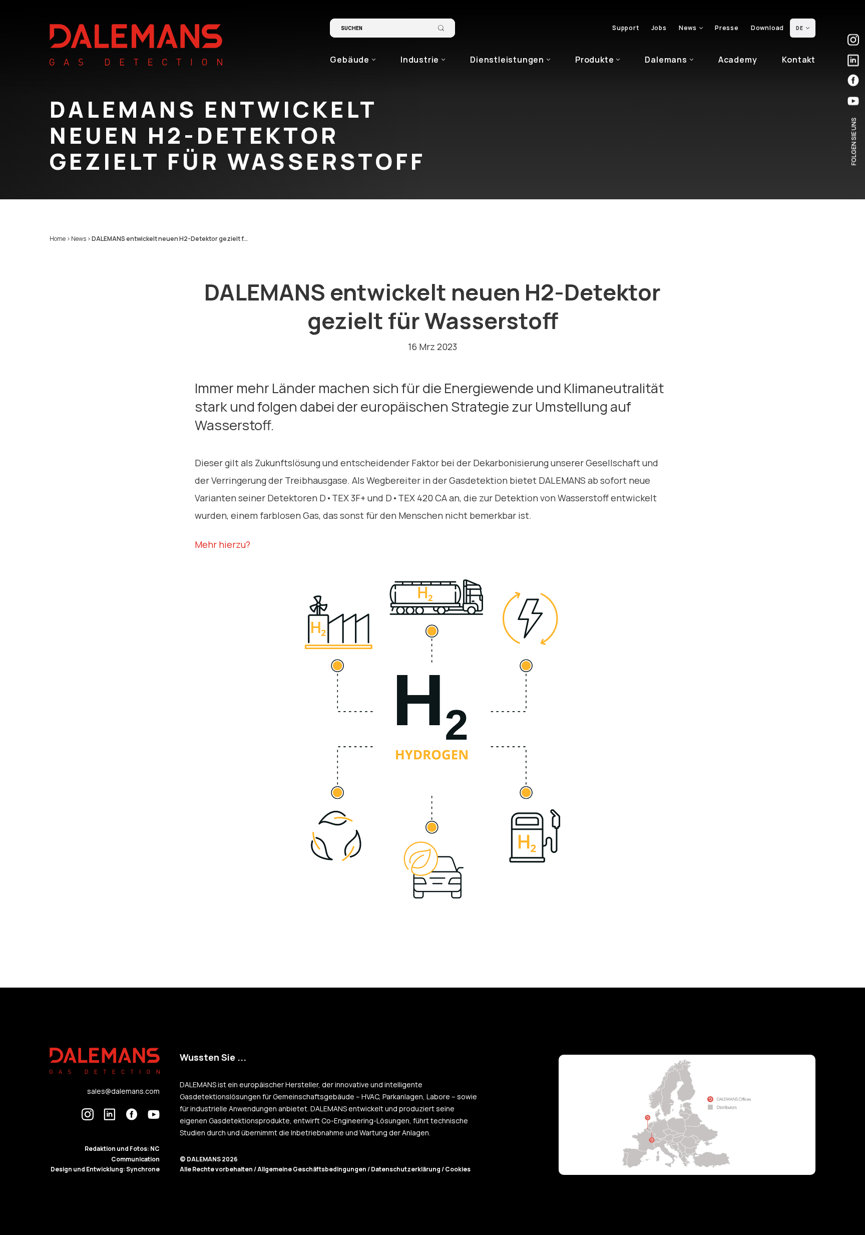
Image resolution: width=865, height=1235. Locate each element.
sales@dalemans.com (123, 1091)
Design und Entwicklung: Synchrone (105, 1169)
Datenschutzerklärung (406, 1169)
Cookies (458, 1169)
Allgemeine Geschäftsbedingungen (312, 1169)
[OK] (441, 28)
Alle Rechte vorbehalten (217, 1169)
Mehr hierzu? (222, 544)
